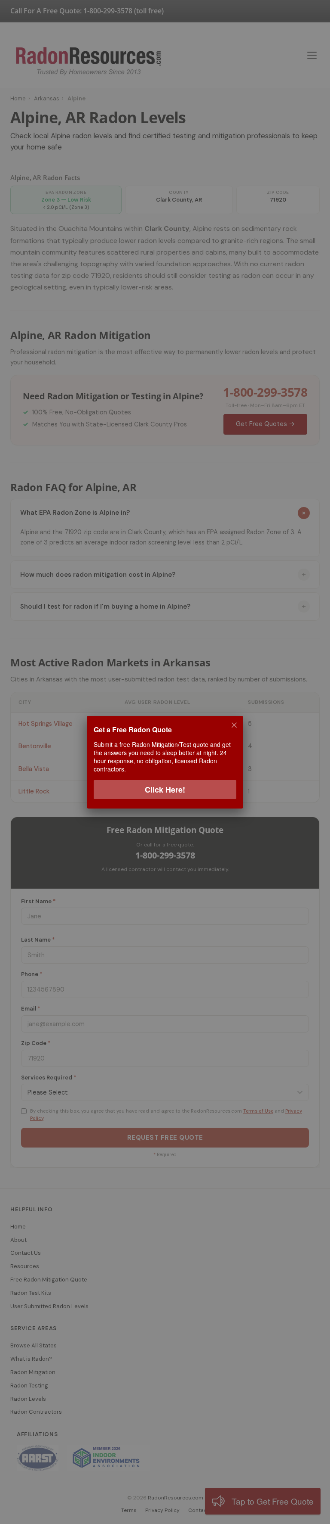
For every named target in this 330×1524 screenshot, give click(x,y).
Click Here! (165, 789)
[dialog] (165, 762)
